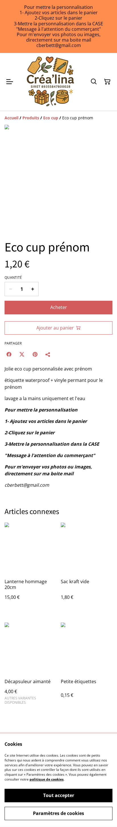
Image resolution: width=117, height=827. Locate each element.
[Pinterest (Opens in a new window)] (35, 354)
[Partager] (48, 354)
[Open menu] (9, 81)
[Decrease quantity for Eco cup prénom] (10, 289)
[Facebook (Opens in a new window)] (9, 354)
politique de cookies (47, 779)
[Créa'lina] (50, 82)
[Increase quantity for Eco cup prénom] (33, 289)
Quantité (13, 278)
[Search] (94, 81)
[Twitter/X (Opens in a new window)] (22, 354)
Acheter (58, 307)
